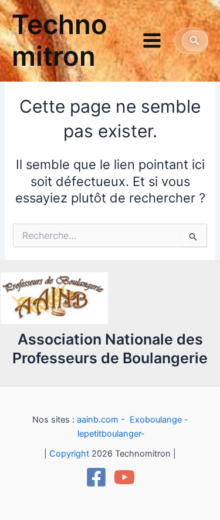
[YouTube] (124, 477)
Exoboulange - (159, 419)
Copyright (69, 453)
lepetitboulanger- (111, 433)
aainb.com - (102, 419)
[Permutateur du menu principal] (152, 40)
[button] (194, 40)
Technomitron (59, 40)
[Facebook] (96, 477)
